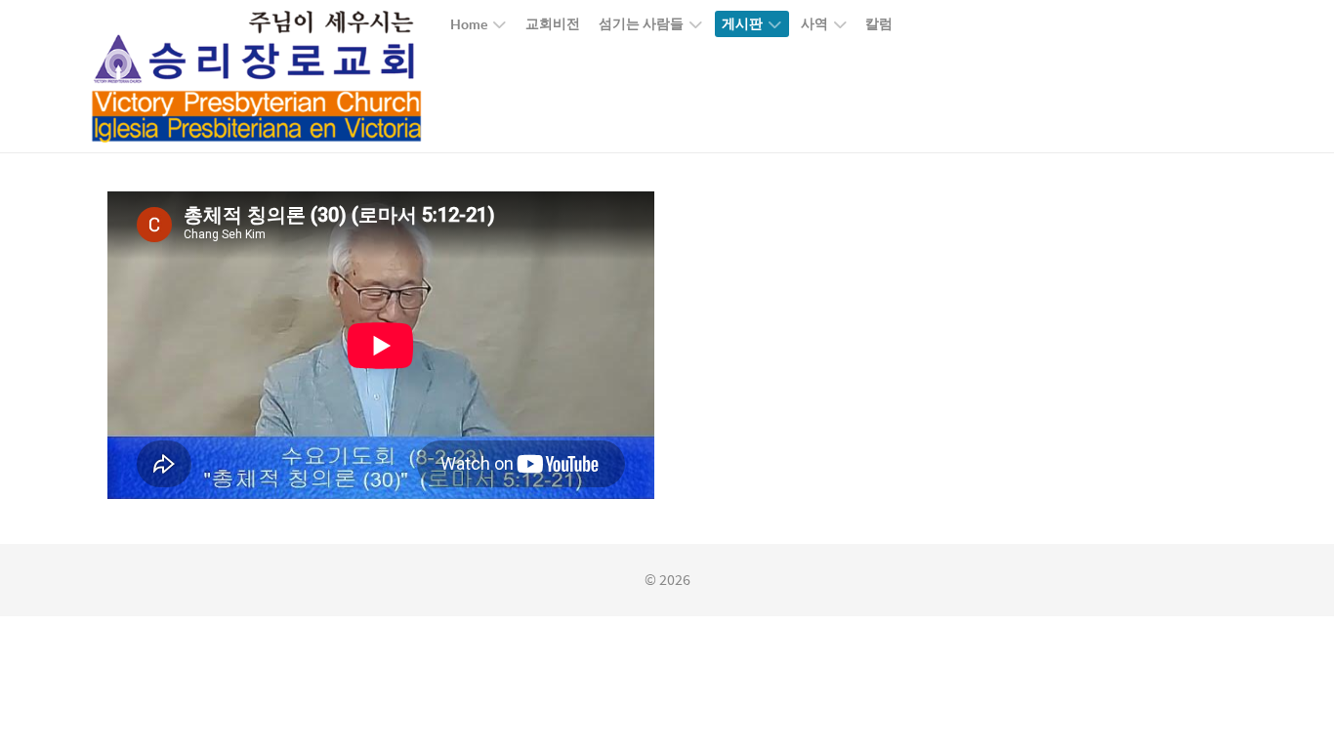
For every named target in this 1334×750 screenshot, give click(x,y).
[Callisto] (257, 76)
